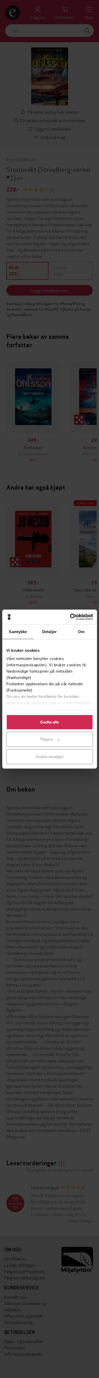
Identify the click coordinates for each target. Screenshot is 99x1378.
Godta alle (49, 722)
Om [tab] (81, 631)
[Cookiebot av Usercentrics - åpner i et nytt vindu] (70, 617)
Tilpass (46, 739)
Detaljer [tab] (49, 631)
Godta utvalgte (49, 756)
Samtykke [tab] (18, 631)
